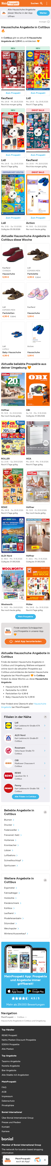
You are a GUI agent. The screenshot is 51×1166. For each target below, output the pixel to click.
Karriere (5, 1131)
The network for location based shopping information (22, 1151)
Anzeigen (42, 22)
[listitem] (13, 261)
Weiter (43, 13)
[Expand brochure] (13, 70)
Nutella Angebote (11, 1065)
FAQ (4, 1087)
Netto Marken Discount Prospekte (19, 1040)
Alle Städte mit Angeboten (15, 1075)
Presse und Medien (11, 1122)
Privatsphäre (8, 1105)
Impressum (7, 1096)
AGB (4, 1091)
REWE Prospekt (9, 1035)
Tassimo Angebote (11, 1061)
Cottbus (20, 1017)
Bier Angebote (9, 1070)
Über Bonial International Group (17, 1117)
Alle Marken (8, 1049)
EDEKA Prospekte (10, 1044)
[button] (46, 3)
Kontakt (6, 1126)
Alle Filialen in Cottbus (25, 796)
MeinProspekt (7, 1017)
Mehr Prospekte (25, 616)
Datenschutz (8, 1101)
